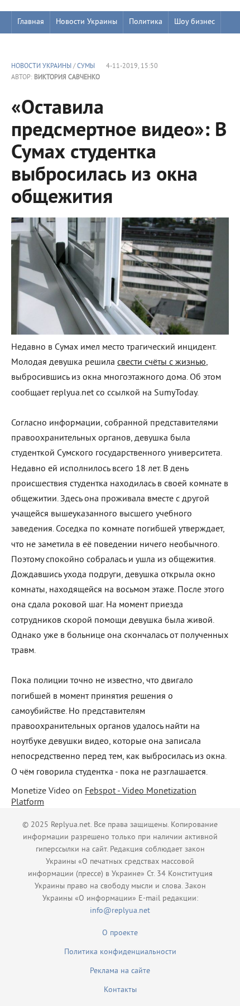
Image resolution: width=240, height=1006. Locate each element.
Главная (30, 22)
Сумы (86, 66)
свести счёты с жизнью (161, 362)
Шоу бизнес (194, 22)
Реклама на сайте (120, 971)
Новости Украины (86, 22)
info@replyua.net (120, 911)
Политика (145, 22)
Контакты (120, 990)
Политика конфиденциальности (120, 952)
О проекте (120, 933)
